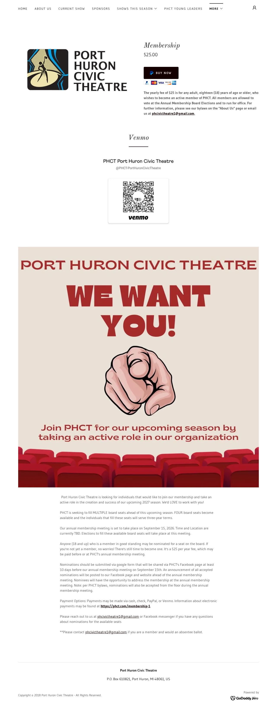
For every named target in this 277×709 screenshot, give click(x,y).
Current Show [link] (71, 9)
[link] (244, 698)
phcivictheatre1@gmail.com (173, 113)
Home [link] (23, 9)
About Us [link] (43, 9)
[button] (137, 8)
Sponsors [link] (101, 9)
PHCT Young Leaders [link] (183, 9)
